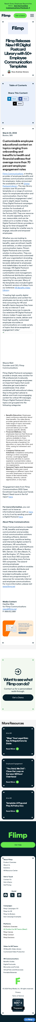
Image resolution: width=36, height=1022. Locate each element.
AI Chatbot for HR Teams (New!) (15, 929)
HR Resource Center (10, 871)
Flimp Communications (13, 173)
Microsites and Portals (11, 967)
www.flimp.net (9, 586)
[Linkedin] (19, 895)
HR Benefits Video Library (12, 949)
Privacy (18, 992)
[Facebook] (5, 895)
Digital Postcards (9, 964)
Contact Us (7, 879)
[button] (12, 99)
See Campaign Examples (12, 917)
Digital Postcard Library (16, 184)
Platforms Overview (10, 927)
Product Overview (9, 862)
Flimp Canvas (8, 932)
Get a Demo (18, 697)
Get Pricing (7, 885)
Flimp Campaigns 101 (10, 909)
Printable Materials (10, 972)
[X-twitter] (12, 895)
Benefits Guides (8, 962)
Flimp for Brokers (9, 914)
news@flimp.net (10, 609)
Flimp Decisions (8, 937)
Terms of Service (18, 996)
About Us (6, 865)
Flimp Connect (8, 935)
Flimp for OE (7, 911)
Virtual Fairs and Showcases (13, 970)
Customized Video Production (14, 952)
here (11, 497)
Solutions (6, 868)
